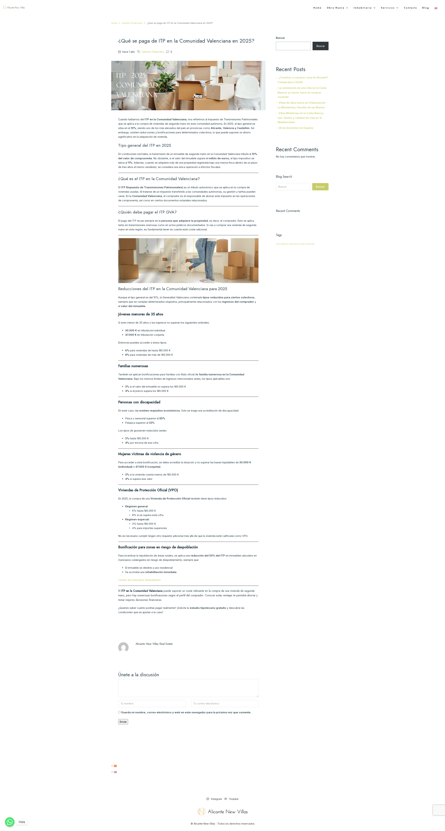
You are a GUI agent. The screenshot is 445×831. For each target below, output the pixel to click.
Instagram (216, 798)
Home (317, 7)
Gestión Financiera (132, 23)
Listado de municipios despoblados (139, 580)
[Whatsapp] (9, 822)
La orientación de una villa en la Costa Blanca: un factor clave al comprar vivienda (302, 92)
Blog (425, 7)
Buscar (280, 37)
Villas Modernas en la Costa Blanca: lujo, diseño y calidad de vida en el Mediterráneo (301, 117)
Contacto (410, 7)
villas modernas (307, 244)
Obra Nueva (294, 244)
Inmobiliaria (363, 7)
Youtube (233, 798)
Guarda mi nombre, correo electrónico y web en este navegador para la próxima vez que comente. (186, 712)
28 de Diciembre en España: (296, 128)
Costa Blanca (282, 244)
